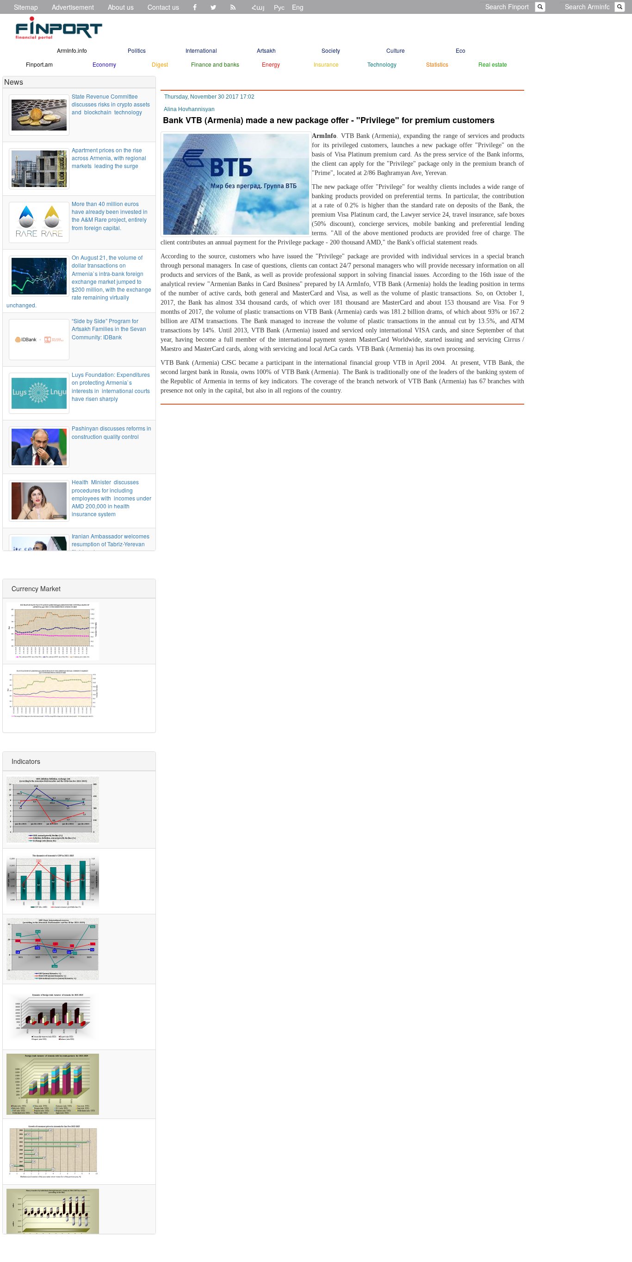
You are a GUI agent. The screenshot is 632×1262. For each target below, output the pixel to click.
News (13, 81)
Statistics (437, 64)
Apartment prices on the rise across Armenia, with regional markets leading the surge (109, 157)
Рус (279, 7)
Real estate (492, 64)
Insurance (326, 64)
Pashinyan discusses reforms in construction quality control (111, 432)
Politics (137, 50)
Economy (104, 64)
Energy (271, 64)
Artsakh (266, 50)
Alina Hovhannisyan (189, 109)
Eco (460, 50)
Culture (395, 50)
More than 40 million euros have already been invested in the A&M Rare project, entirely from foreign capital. (110, 215)
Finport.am (39, 64)
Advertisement (73, 7)
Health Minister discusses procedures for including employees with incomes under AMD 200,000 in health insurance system (111, 498)
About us (121, 7)
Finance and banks (215, 64)
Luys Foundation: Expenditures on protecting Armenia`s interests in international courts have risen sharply (111, 386)
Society (331, 50)
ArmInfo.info (72, 50)
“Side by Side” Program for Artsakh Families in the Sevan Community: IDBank (109, 328)
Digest (160, 64)
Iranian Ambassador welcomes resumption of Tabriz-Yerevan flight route (110, 544)
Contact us (163, 7)
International (201, 50)
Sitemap (26, 7)
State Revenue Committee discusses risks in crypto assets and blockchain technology (111, 104)
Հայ (258, 7)
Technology (382, 64)
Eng (298, 7)
